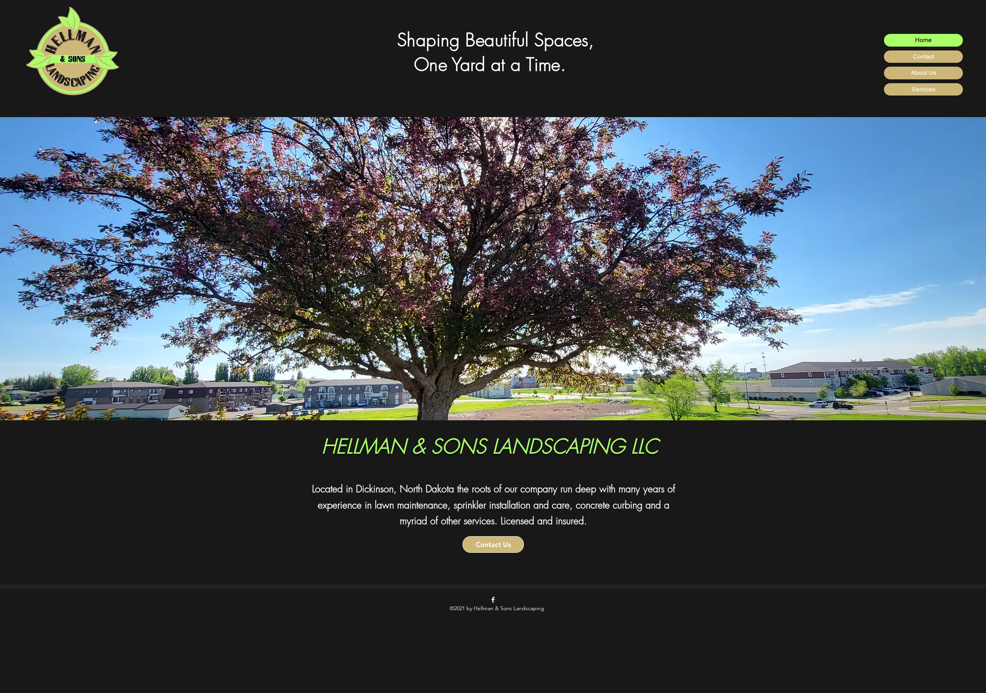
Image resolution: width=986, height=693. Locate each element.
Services (924, 89)
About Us (923, 72)
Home (923, 40)
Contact (923, 56)
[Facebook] (493, 600)
